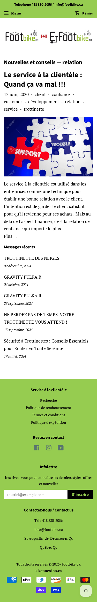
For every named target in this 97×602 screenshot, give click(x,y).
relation (72, 102)
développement (43, 102)
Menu (15, 13)
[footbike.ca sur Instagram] (48, 448)
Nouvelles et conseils (30, 62)
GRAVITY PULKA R (22, 277)
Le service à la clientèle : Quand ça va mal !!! (43, 79)
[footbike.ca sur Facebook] (37, 448)
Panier (87, 13)
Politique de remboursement (48, 407)
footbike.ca (71, 564)
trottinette (34, 109)
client (40, 94)
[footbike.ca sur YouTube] (61, 448)
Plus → (11, 236)
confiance (61, 94)
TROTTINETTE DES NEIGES (31, 258)
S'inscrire (80, 494)
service (11, 109)
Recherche (48, 400)
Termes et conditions (48, 414)
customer (13, 102)
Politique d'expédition (48, 422)
